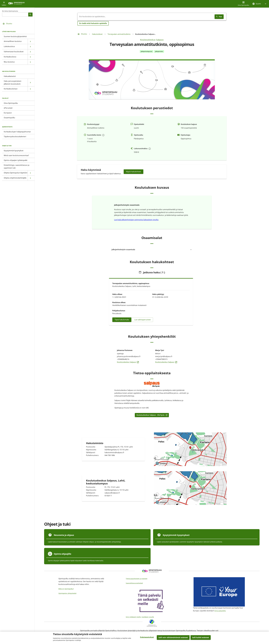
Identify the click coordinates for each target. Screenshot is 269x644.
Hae (220, 16)
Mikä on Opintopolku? (66, 589)
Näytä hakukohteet (133, 171)
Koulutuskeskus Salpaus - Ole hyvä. (150, 415)
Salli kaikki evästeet (200, 637)
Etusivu (9, 23)
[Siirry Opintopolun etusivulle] (16, 4)
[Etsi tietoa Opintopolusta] (30, 14)
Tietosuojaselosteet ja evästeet (136, 579)
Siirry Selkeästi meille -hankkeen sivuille (140, 617)
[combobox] (145, 16)
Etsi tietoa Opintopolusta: (10, 11)
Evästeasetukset (147, 637)
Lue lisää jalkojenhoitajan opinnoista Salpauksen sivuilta (136, 220)
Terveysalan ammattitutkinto (119, 34)
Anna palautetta (220, 611)
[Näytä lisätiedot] (103, 135)
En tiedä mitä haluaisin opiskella (93, 23)
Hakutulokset (97, 34)
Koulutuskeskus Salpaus (152, 39)
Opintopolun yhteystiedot (67, 593)
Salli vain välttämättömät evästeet (173, 637)
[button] (259, 3)
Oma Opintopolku (243, 5)
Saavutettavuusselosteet (134, 583)
